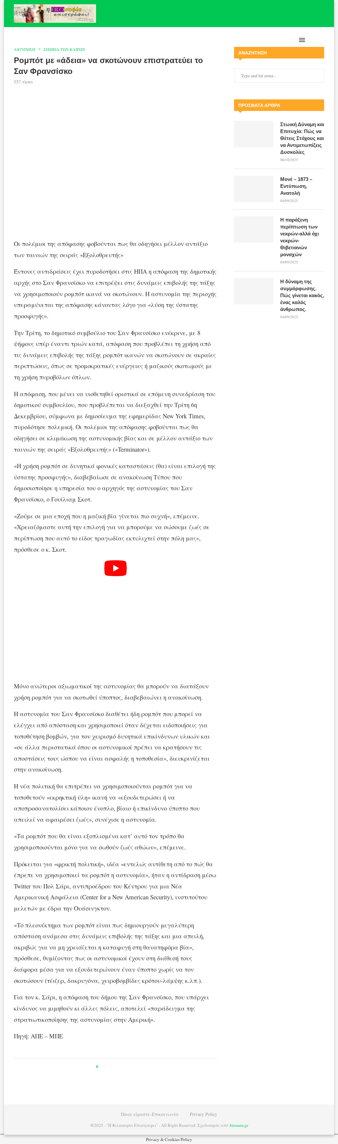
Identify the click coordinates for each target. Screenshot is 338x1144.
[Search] (321, 40)
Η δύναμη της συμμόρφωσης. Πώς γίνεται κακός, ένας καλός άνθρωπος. (302, 295)
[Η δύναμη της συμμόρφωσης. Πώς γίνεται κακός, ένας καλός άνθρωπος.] (254, 291)
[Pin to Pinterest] (118, 1066)
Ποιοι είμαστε (269, 40)
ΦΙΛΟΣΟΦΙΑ (140, 40)
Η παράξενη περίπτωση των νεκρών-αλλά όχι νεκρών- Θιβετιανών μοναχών (299, 237)
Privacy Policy (203, 1114)
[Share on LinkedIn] (124, 1066)
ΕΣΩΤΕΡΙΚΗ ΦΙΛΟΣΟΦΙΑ (182, 40)
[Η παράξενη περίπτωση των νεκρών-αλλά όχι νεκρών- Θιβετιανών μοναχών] (254, 229)
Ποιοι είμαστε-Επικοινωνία (150, 1114)
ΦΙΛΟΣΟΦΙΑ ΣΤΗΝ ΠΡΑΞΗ (96, 40)
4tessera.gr (238, 1125)
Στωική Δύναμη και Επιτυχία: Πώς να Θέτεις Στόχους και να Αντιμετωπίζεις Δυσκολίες (302, 138)
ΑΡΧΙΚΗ (31, 40)
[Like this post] (102, 1066)
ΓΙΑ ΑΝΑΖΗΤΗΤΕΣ (230, 40)
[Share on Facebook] (109, 1066)
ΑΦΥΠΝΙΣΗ (53, 40)
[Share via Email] (131, 1066)
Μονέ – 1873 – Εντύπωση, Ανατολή (296, 186)
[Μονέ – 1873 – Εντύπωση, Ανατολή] (254, 189)
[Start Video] (116, 617)
